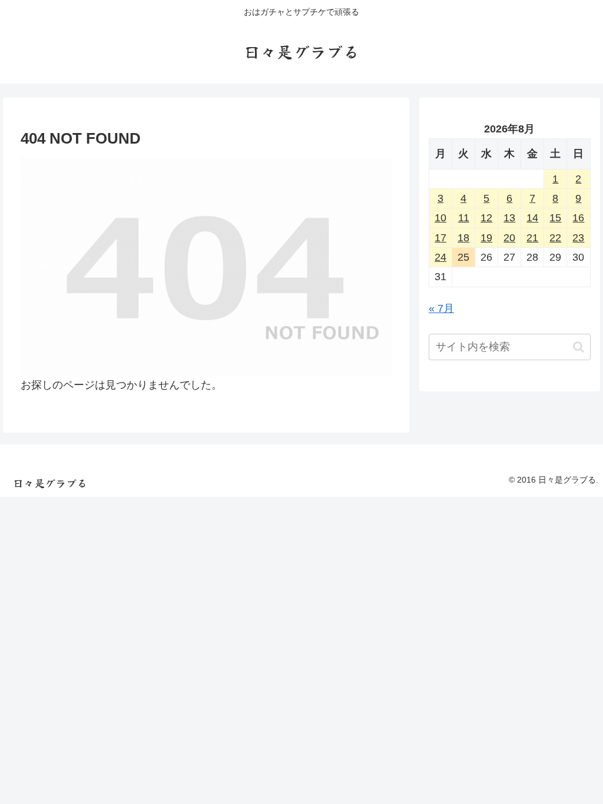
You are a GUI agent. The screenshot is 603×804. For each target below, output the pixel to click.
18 (463, 238)
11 (463, 218)
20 (509, 238)
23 (578, 238)
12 (486, 218)
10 (440, 218)
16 (578, 218)
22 (555, 238)
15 (555, 218)
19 (486, 238)
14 (532, 218)
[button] (578, 347)
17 (440, 238)
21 (532, 238)
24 (440, 257)
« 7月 (441, 308)
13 (509, 218)
